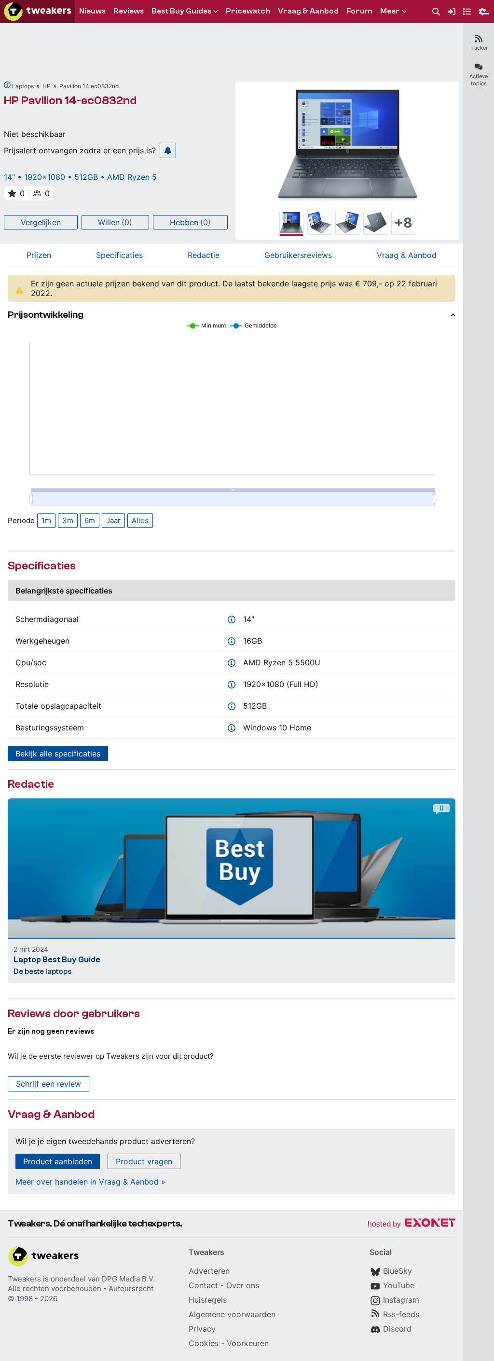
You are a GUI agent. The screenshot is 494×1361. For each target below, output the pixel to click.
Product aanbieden (57, 1161)
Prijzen (39, 255)
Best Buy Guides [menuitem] (181, 11)
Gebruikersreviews (298, 255)
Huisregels (208, 1300)
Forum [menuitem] (359, 11)
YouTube (398, 1285)
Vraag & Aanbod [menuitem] (308, 11)
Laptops (23, 86)
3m (67, 520)
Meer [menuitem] (390, 11)
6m (89, 520)
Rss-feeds (401, 1314)
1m (46, 520)
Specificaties (119, 255)
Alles (140, 520)
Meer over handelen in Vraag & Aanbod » (90, 1181)
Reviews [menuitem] (128, 11)
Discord (397, 1329)
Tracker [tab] (478, 47)
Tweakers (24, 1278)
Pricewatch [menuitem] (248, 11)
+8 (403, 223)
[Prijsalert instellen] (168, 150)
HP (46, 86)
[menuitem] (436, 11)
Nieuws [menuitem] (92, 11)
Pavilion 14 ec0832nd (89, 86)
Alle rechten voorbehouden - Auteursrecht (80, 1288)
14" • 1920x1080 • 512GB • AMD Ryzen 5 (80, 177)
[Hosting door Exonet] (411, 1224)
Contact (203, 1285)
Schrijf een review (48, 1084)
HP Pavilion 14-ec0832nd (70, 100)
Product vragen (144, 1161)
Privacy (202, 1329)
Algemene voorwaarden (232, 1314)
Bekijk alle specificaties (57, 753)
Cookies (204, 1343)
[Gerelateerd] (7, 84)
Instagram (401, 1300)
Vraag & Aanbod (407, 255)
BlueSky (397, 1271)
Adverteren (209, 1271)
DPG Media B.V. (128, 1278)
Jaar (113, 520)
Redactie (204, 255)
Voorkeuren (248, 1343)
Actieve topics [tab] (478, 80)
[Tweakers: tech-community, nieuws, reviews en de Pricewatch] (37, 11)
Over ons (242, 1285)
